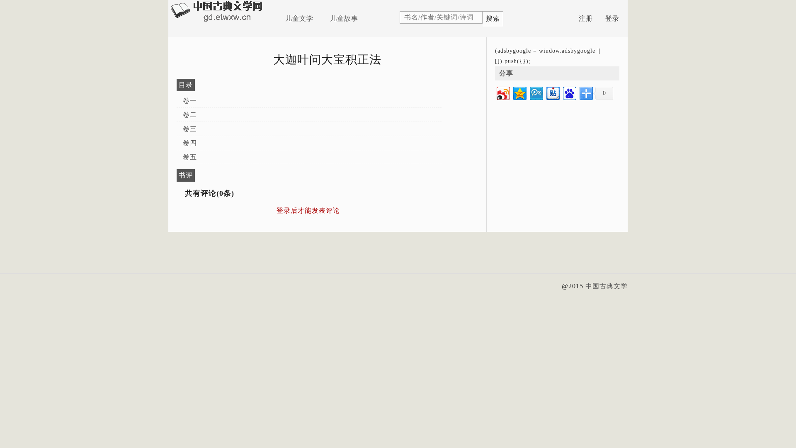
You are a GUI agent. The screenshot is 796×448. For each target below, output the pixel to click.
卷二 (190, 114)
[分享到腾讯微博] (536, 92)
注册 (586, 18)
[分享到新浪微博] (502, 92)
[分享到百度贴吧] (552, 92)
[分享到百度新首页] (569, 92)
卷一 (190, 100)
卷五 (190, 157)
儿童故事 (344, 18)
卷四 (190, 142)
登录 (612, 18)
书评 (186, 175)
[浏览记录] (567, 18)
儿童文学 (299, 18)
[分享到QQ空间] (519, 92)
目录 (186, 84)
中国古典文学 (606, 286)
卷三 (190, 128)
